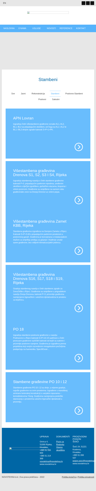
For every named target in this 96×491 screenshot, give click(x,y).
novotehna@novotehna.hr (51, 461)
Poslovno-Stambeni (74, 94)
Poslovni (42, 99)
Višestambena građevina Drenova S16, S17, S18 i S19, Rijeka (38, 278)
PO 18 (18, 329)
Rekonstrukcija (38, 94)
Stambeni (55, 94)
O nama (22, 28)
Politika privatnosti (86, 477)
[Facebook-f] (92, 3)
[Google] (88, 3)
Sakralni (56, 99)
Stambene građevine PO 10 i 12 (40, 382)
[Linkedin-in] (83, 3)
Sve (13, 94)
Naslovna (9, 28)
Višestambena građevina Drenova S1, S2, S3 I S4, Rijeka (40, 173)
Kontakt (81, 28)
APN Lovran (23, 118)
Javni (23, 94)
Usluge (36, 28)
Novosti (51, 28)
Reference (66, 28)
